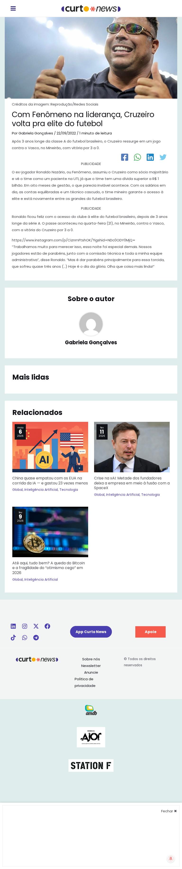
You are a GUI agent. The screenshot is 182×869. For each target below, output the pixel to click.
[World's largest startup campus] (91, 765)
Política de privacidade (85, 682)
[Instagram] (24, 626)
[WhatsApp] (137, 157)
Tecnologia (68, 489)
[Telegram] (36, 637)
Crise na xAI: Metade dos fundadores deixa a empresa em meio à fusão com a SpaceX (132, 483)
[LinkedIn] (150, 157)
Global (17, 489)
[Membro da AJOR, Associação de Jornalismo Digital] (91, 736)
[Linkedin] (13, 626)
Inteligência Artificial (41, 489)
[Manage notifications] (171, 858)
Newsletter (91, 665)
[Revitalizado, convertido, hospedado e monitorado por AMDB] (91, 709)
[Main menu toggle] (13, 8)
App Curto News (91, 631)
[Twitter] (163, 157)
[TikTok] (13, 637)
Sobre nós (91, 659)
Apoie (150, 632)
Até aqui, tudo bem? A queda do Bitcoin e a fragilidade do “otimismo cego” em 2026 (48, 568)
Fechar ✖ (169, 811)
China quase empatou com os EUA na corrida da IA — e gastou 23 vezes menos (50, 480)
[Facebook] (124, 157)
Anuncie (91, 672)
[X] (36, 626)
